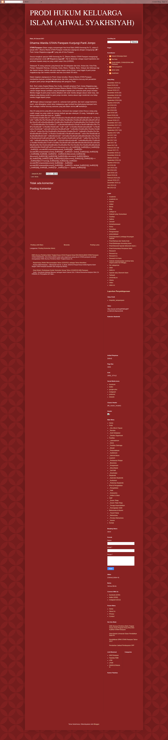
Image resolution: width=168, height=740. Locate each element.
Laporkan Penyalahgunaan (118, 291)
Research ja (113, 253)
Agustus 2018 (112, 103)
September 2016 (113, 160)
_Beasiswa (113, 463)
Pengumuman (114, 232)
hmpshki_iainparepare (116, 300)
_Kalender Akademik (116, 478)
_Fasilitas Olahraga (115, 445)
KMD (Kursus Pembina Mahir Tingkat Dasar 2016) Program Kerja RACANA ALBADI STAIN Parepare (65, 255)
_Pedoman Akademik (116, 483)
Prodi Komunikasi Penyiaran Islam (120, 248)
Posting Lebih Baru (37, 245)
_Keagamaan (113, 465)
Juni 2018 (110, 108)
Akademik (112, 475)
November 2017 (112, 125)
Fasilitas (112, 217)
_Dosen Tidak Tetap (116, 503)
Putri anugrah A (117, 67)
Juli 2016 (110, 165)
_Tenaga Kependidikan (117, 505)
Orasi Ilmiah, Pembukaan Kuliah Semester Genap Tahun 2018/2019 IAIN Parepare (60, 270)
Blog (110, 209)
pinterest (112, 394)
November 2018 (112, 95)
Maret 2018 (111, 115)
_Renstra (112, 430)
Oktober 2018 (111, 98)
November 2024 (112, 83)
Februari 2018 (112, 118)
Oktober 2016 (111, 158)
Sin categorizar (114, 265)
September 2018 (113, 100)
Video (111, 283)
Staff (110, 498)
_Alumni (112, 520)
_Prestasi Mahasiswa (116, 518)
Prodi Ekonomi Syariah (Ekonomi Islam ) (122, 246)
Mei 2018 (110, 110)
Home (111, 423)
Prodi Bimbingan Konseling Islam (120, 243)
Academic (112, 197)
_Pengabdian (113, 488)
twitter (111, 387)
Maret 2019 (111, 85)
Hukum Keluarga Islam (119, 56)
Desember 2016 (112, 153)
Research (112, 251)
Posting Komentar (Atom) (46, 248)
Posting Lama (94, 245)
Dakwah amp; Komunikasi (118, 214)
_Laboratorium (114, 440)
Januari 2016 (111, 180)
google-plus (113, 389)
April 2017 (110, 143)
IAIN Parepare (114, 655)
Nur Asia (114, 59)
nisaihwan (115, 73)
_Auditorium (113, 453)
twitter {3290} (113, 597)
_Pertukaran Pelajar (116, 460)
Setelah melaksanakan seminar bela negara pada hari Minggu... (121, 262)
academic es (113, 199)
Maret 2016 (111, 175)
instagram (112, 392)
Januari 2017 (111, 150)
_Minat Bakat (113, 468)
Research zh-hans (115, 258)
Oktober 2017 (111, 128)
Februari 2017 (112, 148)
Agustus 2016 (112, 163)
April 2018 (110, 113)
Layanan (112, 458)
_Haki (111, 490)
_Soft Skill (112, 470)
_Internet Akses (114, 455)
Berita (36, 176)
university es (113, 277)
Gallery (111, 219)
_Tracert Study (114, 513)
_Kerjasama (113, 493)
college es (112, 212)
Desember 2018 (112, 93)
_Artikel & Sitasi (114, 495)
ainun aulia (115, 70)
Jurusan (112, 221)
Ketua (111, 227)
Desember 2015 (112, 183)
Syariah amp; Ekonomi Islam (118, 273)
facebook (112, 384)
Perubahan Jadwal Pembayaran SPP (121, 645)
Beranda (67, 245)
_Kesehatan (113, 473)
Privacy (111, 614)
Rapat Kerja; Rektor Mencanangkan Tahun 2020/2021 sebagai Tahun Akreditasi (59, 263)
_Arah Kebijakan (114, 433)
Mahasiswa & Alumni (116, 510)
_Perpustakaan (114, 450)
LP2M (111, 663)
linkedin (112, 397)
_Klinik (111, 443)
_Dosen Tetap (114, 500)
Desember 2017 (112, 123)
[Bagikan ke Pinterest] (56, 174)
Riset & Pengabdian (116, 485)
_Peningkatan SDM (115, 508)
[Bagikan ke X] (52, 174)
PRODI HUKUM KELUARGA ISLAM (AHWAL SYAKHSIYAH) (82, 17)
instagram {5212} (115, 600)
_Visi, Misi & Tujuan (115, 428)
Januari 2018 (111, 120)
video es (112, 285)
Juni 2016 (110, 168)
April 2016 (110, 173)
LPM (110, 660)
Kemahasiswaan (114, 224)
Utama (111, 280)
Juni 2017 (110, 138)
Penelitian (112, 229)
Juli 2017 (110, 135)
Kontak (111, 523)
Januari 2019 (111, 90)
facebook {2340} (114, 595)
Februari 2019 (112, 88)
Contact (111, 616)
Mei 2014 (110, 188)
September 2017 (113, 130)
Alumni (111, 202)
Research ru (113, 256)
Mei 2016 (110, 170)
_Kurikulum (113, 480)
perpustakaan (113, 234)
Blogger (96, 724)
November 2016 (112, 155)
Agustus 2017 (112, 133)
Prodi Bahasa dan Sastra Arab (119, 241)
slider (111, 268)
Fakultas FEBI (113, 658)
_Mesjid (112, 448)
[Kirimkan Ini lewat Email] (47, 174)
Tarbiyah (112, 275)
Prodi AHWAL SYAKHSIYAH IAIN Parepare (123, 63)
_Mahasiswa (113, 515)
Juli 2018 (110, 105)
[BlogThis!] (49, 174)
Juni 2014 (110, 185)
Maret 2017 (111, 145)
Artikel (111, 204)
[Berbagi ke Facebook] (54, 174)
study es (112, 270)
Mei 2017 (110, 140)
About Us (112, 611)
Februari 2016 (112, 178)
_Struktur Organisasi (116, 435)
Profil (111, 425)
